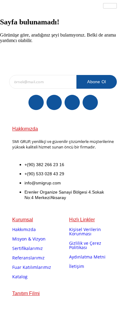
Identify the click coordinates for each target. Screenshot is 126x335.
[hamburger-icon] (110, 6)
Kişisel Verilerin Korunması (85, 231)
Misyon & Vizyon (29, 239)
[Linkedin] (72, 102)
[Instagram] (90, 102)
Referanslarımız (28, 258)
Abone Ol (96, 81)
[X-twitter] (54, 102)
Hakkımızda (24, 229)
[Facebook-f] (36, 102)
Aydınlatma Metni (87, 257)
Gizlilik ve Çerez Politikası (85, 245)
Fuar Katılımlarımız (31, 267)
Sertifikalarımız (27, 248)
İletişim (76, 266)
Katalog (20, 277)
